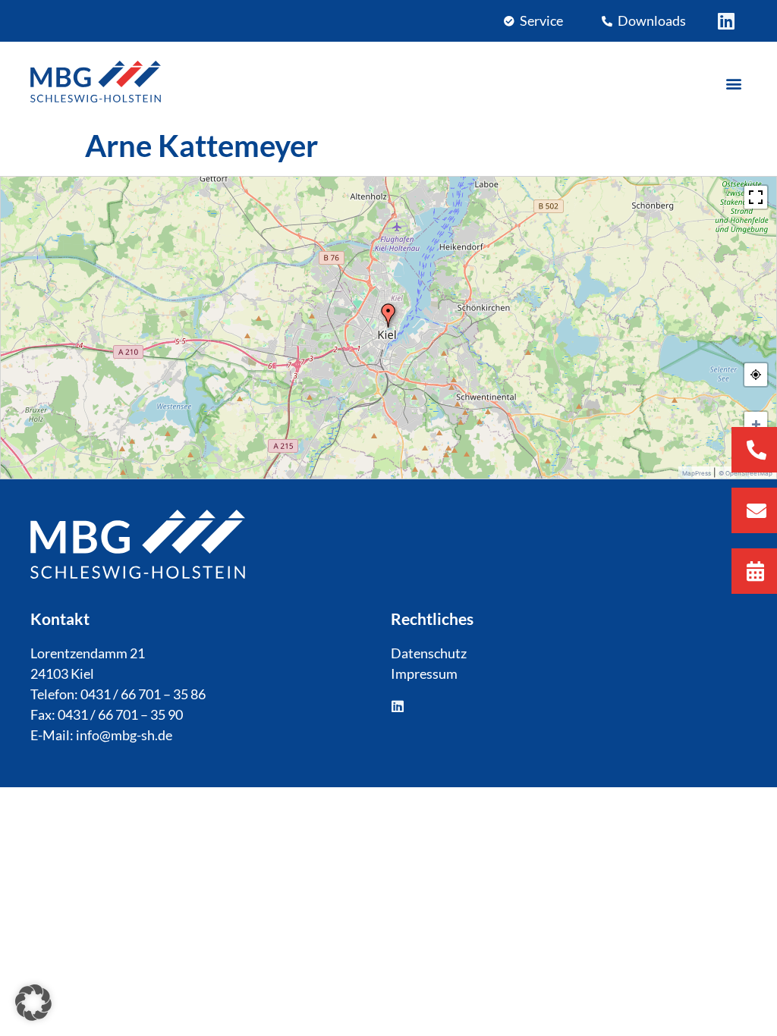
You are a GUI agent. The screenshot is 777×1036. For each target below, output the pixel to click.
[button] (734, 83)
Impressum (424, 673)
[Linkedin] (725, 20)
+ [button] (756, 423)
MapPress (696, 473)
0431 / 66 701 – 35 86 (143, 694)
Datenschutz (429, 653)
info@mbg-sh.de (124, 735)
